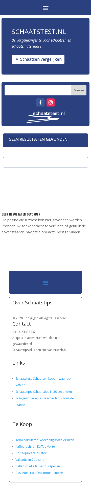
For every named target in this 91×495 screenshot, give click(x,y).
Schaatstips (23, 392)
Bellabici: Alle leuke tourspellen (37, 466)
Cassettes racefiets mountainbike (39, 473)
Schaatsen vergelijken (41, 59)
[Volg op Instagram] (51, 102)
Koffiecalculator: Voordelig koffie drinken (44, 440)
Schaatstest (23, 378)
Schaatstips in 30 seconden (52, 392)
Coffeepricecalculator (31, 453)
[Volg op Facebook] (40, 102)
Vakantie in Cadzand (29, 459)
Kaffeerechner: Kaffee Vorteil (35, 446)
